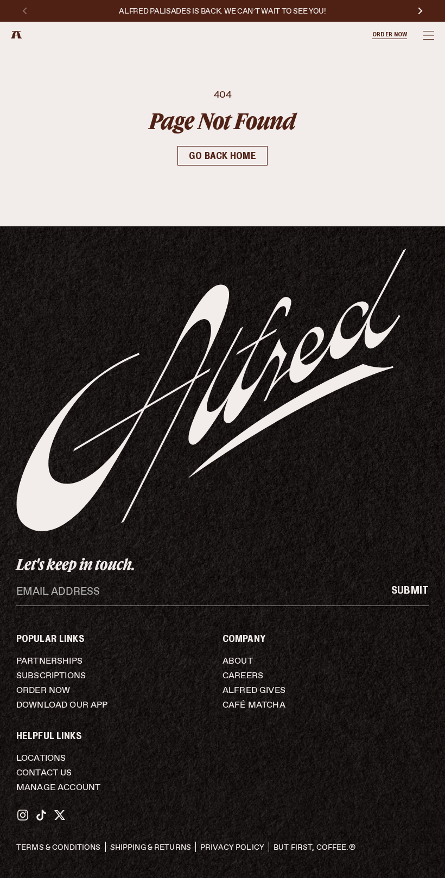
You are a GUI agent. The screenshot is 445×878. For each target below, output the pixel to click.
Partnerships (49, 661)
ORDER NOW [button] (389, 34)
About (238, 661)
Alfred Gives (254, 690)
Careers (243, 675)
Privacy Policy (232, 847)
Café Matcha (254, 704)
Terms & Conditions (58, 847)
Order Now (43, 690)
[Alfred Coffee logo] (16, 34)
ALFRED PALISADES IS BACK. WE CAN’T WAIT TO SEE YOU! (222, 11)
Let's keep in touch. (75, 564)
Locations (41, 758)
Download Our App (62, 704)
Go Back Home (222, 156)
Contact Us (44, 772)
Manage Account (58, 787)
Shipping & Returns (151, 847)
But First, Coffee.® (314, 847)
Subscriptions (51, 675)
